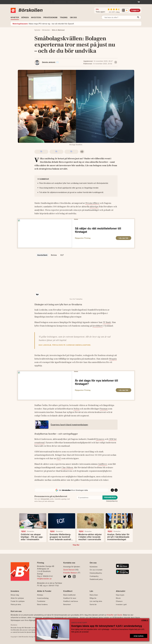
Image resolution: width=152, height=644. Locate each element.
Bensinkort (67, 604)
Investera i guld (121, 604)
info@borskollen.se (44, 578)
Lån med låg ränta (96, 601)
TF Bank (107, 322)
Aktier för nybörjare (17, 598)
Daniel (119, 614)
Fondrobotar (41, 601)
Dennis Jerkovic (48, 62)
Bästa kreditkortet (69, 595)
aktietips (94, 206)
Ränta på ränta (16, 604)
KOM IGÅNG (138, 636)
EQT (59, 458)
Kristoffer (110, 614)
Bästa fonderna (42, 604)
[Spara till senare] (116, 62)
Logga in (135, 10)
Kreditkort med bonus (70, 601)
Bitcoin (118, 598)
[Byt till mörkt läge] (125, 10)
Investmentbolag (42, 598)
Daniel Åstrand (68, 569)
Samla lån (93, 604)
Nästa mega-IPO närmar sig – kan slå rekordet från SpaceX (43, 23)
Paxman (104, 408)
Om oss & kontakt (96, 570)
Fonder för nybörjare (17, 601)
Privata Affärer (92, 203)
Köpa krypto (120, 595)
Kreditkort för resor (69, 598)
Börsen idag (15, 595)
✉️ (57, 62)
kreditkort (97, 325)
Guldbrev (102, 464)
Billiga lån (93, 598)
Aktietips (40, 595)
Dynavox (100, 439)
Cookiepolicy (94, 576)
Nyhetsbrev (94, 566)
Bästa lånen (94, 595)
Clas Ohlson (67, 467)
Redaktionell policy (96, 579)
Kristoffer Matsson (70, 572)
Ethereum (119, 601)
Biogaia (113, 358)
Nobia (76, 408)
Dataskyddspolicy (112, 501)
